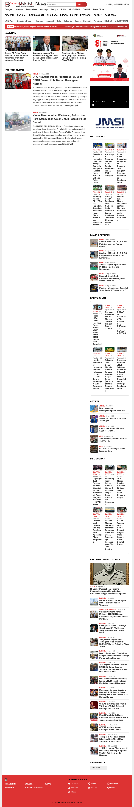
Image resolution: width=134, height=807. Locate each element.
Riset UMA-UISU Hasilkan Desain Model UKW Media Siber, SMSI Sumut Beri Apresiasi (97, 330)
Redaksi (48, 784)
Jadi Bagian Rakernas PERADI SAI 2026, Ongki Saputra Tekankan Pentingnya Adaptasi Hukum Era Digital (113, 668)
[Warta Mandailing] (25, 4)
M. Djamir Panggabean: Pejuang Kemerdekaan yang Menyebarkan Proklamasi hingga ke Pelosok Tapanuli (108, 591)
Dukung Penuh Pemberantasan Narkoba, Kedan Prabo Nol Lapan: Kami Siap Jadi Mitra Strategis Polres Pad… (109, 210)
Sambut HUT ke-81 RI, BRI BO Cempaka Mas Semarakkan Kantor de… (113, 255)
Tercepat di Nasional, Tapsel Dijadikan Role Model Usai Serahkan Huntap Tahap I (112, 739)
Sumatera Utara (108, 306)
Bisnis (101, 239)
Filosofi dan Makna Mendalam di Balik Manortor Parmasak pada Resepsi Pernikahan (122, 208)
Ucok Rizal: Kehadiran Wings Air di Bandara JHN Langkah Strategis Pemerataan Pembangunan (122, 168)
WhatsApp (114, 784)
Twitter (93, 784)
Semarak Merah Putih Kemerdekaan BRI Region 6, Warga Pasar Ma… (112, 278)
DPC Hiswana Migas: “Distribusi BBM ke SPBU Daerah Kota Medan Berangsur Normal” (57, 80)
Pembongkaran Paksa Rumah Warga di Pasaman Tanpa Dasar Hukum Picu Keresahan (82, 26)
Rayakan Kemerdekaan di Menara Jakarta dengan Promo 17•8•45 (109, 320)
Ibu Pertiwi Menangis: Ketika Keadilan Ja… (112, 450)
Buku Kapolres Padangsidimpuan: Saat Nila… (113, 409)
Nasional (102, 598)
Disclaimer (9, 788)
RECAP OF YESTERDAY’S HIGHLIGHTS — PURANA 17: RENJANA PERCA (121, 323)
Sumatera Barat (96, 473)
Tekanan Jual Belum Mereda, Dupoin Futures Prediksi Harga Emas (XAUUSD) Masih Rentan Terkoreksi (109, 375)
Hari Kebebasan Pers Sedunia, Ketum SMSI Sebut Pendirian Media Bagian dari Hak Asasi (113, 681)
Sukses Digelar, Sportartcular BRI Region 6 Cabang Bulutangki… (112, 267)
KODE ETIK (28, 784)
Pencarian (81, 4)
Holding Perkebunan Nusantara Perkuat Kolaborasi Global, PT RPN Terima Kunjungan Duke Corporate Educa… (97, 374)
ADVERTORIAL (103, 610)
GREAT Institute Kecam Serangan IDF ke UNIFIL (110, 728)
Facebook (74, 784)
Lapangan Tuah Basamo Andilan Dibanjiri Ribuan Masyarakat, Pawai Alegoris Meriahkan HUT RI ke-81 (97, 492)
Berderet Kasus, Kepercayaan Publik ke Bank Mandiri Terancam (112, 602)
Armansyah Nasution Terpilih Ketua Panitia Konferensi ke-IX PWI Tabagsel (110, 165)
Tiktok (73, 792)
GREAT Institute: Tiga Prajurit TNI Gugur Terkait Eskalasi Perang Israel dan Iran (112, 706)
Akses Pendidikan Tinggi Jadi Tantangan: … (112, 419)
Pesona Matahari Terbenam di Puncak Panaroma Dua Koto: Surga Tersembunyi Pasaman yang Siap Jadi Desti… (109, 535)
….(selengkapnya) (70, 105)
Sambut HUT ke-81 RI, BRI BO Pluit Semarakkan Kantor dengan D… (113, 244)
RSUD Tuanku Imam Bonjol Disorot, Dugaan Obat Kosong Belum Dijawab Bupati (120, 533)
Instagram (74, 788)
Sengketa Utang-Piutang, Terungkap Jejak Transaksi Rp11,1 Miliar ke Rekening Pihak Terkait (74, 57)
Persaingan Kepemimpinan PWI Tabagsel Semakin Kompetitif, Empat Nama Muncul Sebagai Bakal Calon (97, 168)
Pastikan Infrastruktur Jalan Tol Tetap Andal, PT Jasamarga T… (113, 289)
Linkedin (94, 788)
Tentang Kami (10, 784)
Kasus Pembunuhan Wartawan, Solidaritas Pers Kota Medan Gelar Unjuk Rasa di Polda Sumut (59, 119)
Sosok (92, 587)
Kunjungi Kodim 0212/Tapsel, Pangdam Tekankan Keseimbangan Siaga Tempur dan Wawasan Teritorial (97, 210)
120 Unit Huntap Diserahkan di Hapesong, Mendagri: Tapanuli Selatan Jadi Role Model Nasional (113, 752)
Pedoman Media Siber (34, 788)
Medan (35, 74)
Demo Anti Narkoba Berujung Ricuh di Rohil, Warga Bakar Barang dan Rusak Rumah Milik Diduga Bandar (113, 693)
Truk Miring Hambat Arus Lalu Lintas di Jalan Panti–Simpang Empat (121, 488)
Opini (101, 436)
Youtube (113, 788)
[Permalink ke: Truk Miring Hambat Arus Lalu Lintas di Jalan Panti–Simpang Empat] (122, 467)
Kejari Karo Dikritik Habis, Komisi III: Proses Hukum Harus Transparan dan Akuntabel (113, 717)
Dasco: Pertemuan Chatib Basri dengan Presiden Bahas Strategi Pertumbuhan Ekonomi (114, 655)
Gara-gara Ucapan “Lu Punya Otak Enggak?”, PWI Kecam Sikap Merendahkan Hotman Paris (45, 57)
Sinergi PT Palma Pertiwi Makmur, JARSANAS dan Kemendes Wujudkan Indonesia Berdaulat (16, 57)
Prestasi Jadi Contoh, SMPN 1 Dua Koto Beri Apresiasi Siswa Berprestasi (97, 531)
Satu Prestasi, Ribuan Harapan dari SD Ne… (113, 439)
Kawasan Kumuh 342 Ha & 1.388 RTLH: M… (111, 429)
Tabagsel (96, 150)
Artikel (102, 406)
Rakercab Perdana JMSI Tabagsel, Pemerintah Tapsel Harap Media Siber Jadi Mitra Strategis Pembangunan (121, 374)
